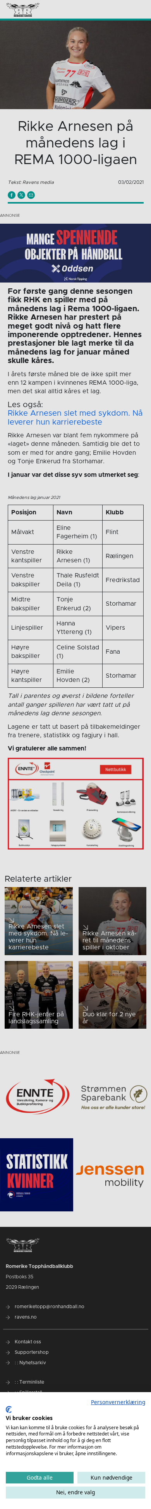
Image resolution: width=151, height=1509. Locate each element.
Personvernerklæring (118, 1402)
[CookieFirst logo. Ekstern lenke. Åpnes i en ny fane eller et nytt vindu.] (9, 1409)
